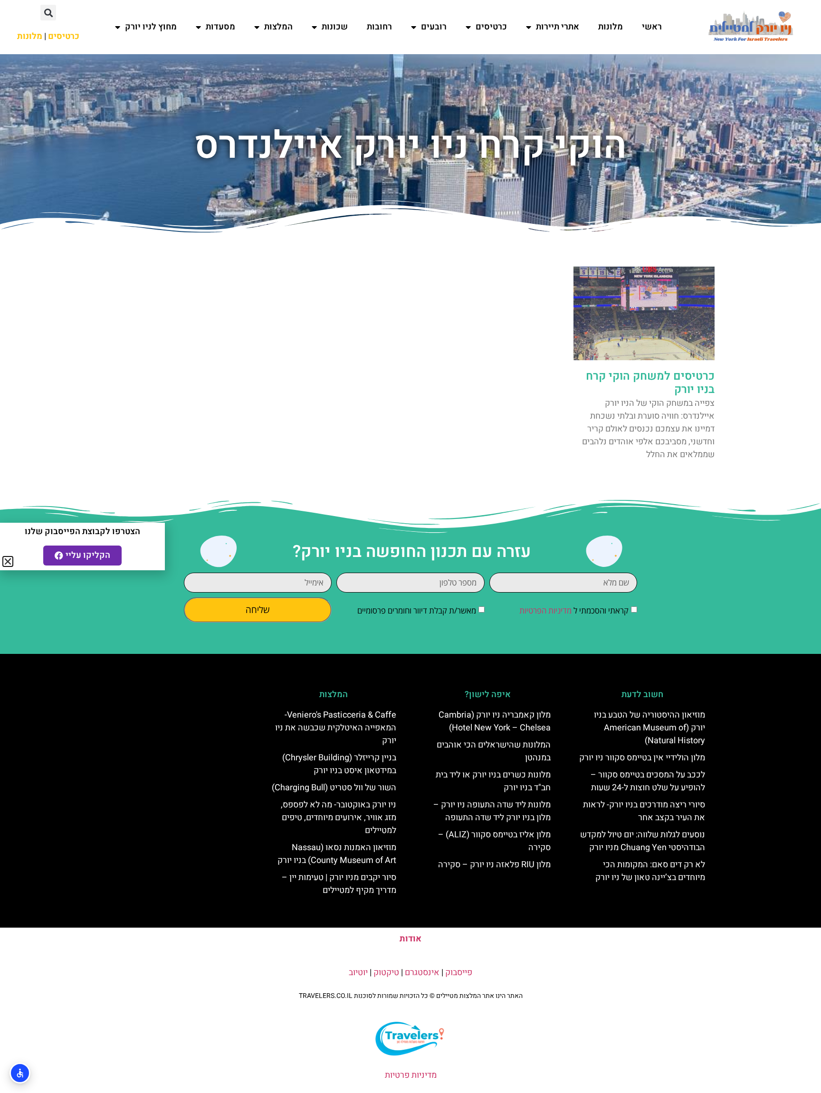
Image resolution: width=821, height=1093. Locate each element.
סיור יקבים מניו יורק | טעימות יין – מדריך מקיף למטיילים (339, 884)
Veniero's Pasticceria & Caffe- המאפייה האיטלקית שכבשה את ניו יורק (335, 728)
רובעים (434, 26)
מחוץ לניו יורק (151, 26)
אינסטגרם (422, 972)
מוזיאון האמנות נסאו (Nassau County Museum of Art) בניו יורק (336, 854)
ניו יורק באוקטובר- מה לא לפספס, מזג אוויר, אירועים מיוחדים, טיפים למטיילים (338, 817)
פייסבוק (458, 972)
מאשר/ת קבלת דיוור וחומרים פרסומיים (416, 610)
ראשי (652, 26)
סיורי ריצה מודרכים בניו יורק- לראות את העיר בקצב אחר (644, 811)
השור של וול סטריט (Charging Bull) (334, 787)
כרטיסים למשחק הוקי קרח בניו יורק (650, 383)
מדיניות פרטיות (411, 1075)
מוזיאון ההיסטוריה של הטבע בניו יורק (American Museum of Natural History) (649, 728)
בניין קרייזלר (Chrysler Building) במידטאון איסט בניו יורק (339, 764)
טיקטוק (386, 972)
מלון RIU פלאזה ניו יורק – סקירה (494, 864)
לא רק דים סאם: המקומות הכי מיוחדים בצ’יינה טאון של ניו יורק (650, 871)
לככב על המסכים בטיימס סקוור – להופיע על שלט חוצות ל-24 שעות (648, 781)
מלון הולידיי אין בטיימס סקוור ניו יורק (642, 757)
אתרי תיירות (557, 26)
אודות (410, 938)
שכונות (335, 26)
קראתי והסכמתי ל (574, 610)
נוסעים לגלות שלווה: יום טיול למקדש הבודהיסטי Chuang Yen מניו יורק (642, 841)
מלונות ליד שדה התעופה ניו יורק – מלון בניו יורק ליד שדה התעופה (492, 811)
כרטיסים (491, 26)
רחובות (379, 26)
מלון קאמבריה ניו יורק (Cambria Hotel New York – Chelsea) (495, 721)
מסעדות (220, 26)
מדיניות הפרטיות (545, 610)
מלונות (610, 26)
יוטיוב (358, 972)
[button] (48, 12)
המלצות (278, 26)
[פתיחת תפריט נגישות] (20, 1073)
